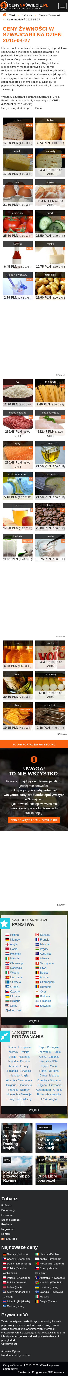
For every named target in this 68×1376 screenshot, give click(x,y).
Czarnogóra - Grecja (49, 1089)
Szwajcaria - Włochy (19, 1099)
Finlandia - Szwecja (19, 1070)
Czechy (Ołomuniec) (19, 1258)
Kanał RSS (10, 1238)
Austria (44, 977)
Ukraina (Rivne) (49, 1287)
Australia (45, 953)
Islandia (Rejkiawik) (18, 1301)
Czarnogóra (47, 981)
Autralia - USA (49, 1061)
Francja (44, 939)
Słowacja (45, 1005)
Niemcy (15, 939)
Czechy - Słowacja (49, 1080)
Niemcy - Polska (19, 1051)
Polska (14, 934)
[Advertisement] (34, 767)
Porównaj (6, 1214)
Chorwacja (16, 963)
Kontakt (5, 1233)
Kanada (44, 934)
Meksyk (44, 1296)
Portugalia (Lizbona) (52, 1263)
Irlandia (14, 958)
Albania (44, 958)
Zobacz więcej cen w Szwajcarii (34, 820)
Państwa (6, 1205)
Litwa (43, 967)
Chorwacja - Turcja (49, 1051)
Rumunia (45, 986)
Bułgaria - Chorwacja (19, 1085)
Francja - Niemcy (19, 1089)
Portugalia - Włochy (49, 1094)
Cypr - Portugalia (49, 1047)
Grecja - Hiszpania (19, 1047)
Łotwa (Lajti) (14, 1287)
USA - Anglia (49, 1099)
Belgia (44, 972)
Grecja (14, 986)
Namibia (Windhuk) (51, 1282)
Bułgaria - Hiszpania (49, 1085)
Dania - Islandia (49, 1075)
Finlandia (45, 1000)
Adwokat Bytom (10, 1351)
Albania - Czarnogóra (19, 1080)
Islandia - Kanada (19, 1061)
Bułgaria (15, 1000)
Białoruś (45, 996)
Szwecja (15, 981)
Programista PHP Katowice (48, 1372)
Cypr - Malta (49, 1066)
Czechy (15, 991)
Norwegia (16, 967)
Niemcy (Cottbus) (17, 1254)
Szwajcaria (47, 963)
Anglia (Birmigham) (50, 1258)
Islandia (44, 944)
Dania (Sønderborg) (19, 1263)
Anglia (14, 944)
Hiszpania (16, 977)
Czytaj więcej (9, 1343)
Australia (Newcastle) (52, 1277)
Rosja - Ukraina (49, 1070)
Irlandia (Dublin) (49, 1254)
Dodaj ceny (8, 1210)
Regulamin (7, 1229)
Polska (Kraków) (16, 1282)
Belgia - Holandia (19, 1056)
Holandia (15, 953)
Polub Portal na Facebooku (34, 744)
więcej (34, 1021)
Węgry (44, 949)
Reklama (6, 1224)
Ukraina (15, 996)
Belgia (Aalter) (48, 1301)
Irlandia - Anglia (19, 1075)
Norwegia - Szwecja (19, 1094)
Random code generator (16, 1355)
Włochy (14, 972)
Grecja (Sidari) (15, 1306)
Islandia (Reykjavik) (51, 1291)
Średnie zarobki (10, 1219)
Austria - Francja (19, 1066)
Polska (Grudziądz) (18, 1277)
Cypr (43, 991)
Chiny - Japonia (49, 1056)
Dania (13, 949)
